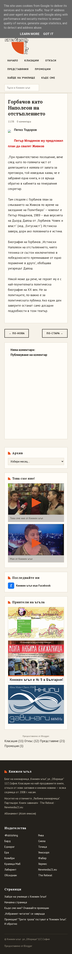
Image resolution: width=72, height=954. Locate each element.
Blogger (45, 736)
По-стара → (55, 333)
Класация (10, 741)
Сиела (41, 841)
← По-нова (16, 333)
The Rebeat (47, 803)
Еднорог (9, 846)
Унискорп (43, 852)
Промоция (11, 746)
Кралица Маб (12, 864)
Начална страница (15, 902)
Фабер (42, 858)
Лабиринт (10, 869)
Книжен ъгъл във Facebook (30, 585)
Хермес (42, 864)
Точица (42, 846)
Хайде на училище (21, 77)
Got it (48, 34)
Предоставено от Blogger (18, 946)
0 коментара (24, 121)
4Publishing (11, 835)
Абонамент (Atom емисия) (20, 813)
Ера (6, 852)
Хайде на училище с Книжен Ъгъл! (25, 896)
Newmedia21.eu (13, 807)
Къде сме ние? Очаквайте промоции (26, 908)
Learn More (30, 34)
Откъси (50, 60)
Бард (7, 841)
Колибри (9, 858)
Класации (31, 60)
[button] (36, 502)
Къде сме (48, 77)
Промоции (43, 69)
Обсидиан (10, 875)
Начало (12, 60)
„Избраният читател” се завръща (24, 913)
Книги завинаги (28, 803)
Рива (41, 835)
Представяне (49, 741)
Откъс (28, 741)
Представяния (18, 69)
